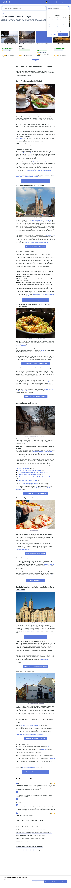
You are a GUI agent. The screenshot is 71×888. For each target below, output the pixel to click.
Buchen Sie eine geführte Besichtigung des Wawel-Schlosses (35, 300)
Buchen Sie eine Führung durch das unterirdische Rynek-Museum (35, 180)
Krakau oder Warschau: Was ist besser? (23, 838)
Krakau (3, 13)
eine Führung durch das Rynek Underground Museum (39, 170)
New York (18, 850)
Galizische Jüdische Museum (32, 727)
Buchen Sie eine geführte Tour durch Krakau (35, 246)
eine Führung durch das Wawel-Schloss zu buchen (30, 265)
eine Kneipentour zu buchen (22, 549)
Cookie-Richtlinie (10, 885)
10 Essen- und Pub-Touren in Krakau (37, 838)
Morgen (62, 11)
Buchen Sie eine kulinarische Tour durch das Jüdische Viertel (35, 771)
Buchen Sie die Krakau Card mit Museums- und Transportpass (35, 363)
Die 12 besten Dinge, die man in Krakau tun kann (43, 823)
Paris (25, 850)
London (28, 850)
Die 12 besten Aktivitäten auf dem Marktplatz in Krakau (41, 832)
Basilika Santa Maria (50, 235)
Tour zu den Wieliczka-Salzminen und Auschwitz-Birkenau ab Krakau (32, 472)
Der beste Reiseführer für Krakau (29, 820)
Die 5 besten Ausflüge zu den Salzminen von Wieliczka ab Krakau (27, 826)
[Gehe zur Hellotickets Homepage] (6, 2)
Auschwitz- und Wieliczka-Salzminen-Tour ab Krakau (29, 470)
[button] (9, 44)
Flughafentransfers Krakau (40, 829)
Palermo (46, 850)
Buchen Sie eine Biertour (35, 580)
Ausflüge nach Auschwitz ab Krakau (30, 483)
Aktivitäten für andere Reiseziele (29, 847)
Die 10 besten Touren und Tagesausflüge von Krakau (25, 829)
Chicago (38, 850)
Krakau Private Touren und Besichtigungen (23, 832)
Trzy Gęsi (42, 350)
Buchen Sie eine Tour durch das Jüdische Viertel (35, 738)
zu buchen (21, 171)
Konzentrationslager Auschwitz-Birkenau (42, 451)
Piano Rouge (45, 369)
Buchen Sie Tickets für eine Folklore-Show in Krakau (35, 396)
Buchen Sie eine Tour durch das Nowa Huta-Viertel (35, 636)
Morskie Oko (44, 749)
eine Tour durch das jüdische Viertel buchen (30, 725)
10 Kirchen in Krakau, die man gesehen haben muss (36, 242)
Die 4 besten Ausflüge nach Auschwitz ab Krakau (24, 823)
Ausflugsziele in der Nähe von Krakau (22, 835)
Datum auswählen (54, 8)
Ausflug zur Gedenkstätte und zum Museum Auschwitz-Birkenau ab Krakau (34, 476)
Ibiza (32, 850)
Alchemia (50, 381)
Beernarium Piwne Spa (49, 564)
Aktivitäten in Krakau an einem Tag (22, 841)
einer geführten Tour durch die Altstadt (25, 152)
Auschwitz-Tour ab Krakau (23, 468)
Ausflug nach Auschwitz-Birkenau (24, 480)
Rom (22, 850)
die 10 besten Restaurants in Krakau (30, 767)
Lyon (42, 850)
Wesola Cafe (20, 138)
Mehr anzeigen (35, 60)
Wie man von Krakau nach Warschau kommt (37, 835)
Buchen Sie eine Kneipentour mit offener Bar (35, 553)
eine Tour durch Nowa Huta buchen (32, 631)
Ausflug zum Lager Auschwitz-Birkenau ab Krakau (28, 474)
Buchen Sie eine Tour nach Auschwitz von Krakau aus (35, 493)
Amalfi (35, 850)
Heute (52, 11)
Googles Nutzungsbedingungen (20, 885)
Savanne (50, 850)
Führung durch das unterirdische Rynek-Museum (44, 161)
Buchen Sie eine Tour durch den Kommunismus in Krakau (35, 666)
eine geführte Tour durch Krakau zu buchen (41, 220)
